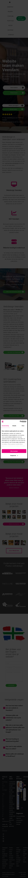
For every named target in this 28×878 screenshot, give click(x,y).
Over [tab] (23, 425)
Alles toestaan (14, 451)
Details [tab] (14, 425)
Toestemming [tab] (5, 425)
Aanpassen (13, 455)
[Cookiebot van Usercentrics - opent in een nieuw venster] (20, 422)
